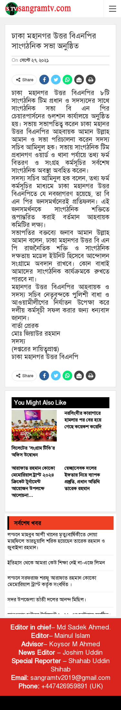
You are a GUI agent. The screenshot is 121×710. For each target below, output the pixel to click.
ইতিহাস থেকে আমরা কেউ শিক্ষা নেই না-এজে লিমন (56, 563)
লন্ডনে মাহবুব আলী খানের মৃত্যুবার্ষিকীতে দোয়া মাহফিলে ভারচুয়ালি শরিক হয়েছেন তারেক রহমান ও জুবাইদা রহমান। (56, 541)
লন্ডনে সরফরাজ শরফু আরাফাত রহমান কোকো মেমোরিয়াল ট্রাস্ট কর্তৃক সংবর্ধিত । (51, 581)
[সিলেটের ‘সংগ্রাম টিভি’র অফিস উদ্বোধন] (34, 426)
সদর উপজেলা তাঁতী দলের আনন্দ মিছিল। (46, 599)
